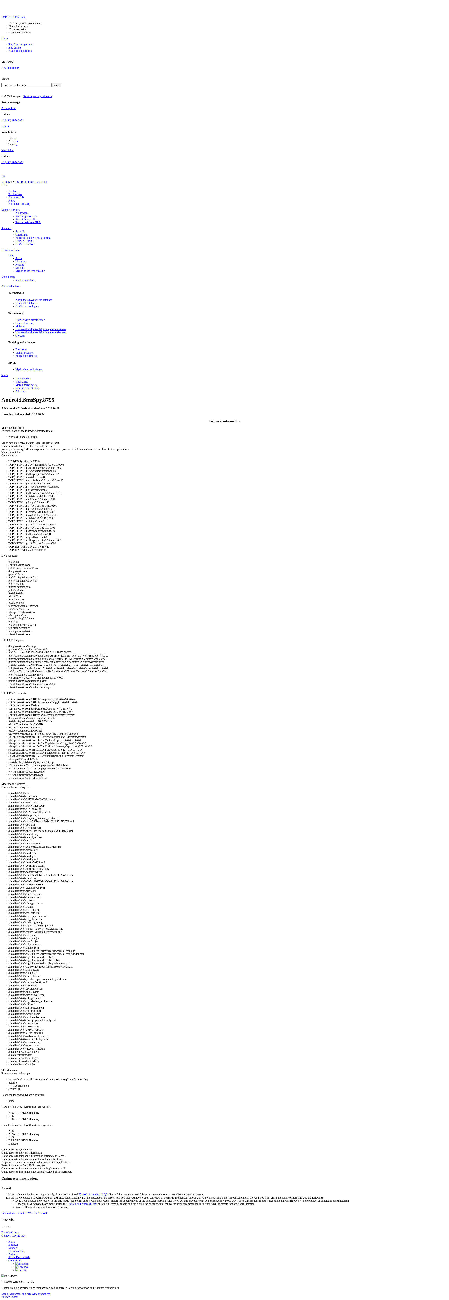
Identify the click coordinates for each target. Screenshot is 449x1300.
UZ (37, 182)
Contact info (15, 1260)
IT (25, 182)
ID (45, 182)
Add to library (11, 67)
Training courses (24, 352)
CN (8, 182)
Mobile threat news (26, 384)
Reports (19, 264)
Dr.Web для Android (82, 1203)
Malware (20, 326)
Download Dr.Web (20, 32)
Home (11, 1241)
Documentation (17, 29)
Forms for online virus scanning (33, 237)
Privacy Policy (9, 1296)
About (18, 258)
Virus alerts (21, 381)
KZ (32, 182)
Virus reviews (23, 378)
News (11, 200)
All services (21, 212)
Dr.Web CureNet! (25, 244)
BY (41, 182)
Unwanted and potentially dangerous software (40, 329)
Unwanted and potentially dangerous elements (40, 332)
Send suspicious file (26, 216)
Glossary (20, 335)
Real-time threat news (27, 387)
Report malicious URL (28, 222)
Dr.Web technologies (27, 306)
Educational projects (26, 355)
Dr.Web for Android (93, 1194)
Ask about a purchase (20, 50)
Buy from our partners (20, 44)
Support (12, 1247)
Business (13, 1244)
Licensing (20, 261)
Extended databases (26, 302)
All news (20, 391)
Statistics (20, 267)
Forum (5, 126)
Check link (21, 234)
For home (13, 191)
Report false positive (26, 219)
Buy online (14, 47)
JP (28, 182)
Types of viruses (24, 322)
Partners (12, 1254)
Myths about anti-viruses (29, 369)
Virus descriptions (25, 280)
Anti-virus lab (16, 197)
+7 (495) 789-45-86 (12, 120)
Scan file (20, 231)
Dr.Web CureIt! (24, 240)
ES (17, 182)
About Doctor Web (19, 203)
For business (15, 194)
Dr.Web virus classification (30, 319)
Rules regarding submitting (38, 96)
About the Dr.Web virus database (33, 299)
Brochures (21, 349)
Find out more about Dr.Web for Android (24, 1212)
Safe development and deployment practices (25, 1293)
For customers (16, 1251)
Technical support (19, 26)
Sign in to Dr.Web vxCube (30, 270)
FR (21, 182)
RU (3, 182)
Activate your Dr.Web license (25, 23)
